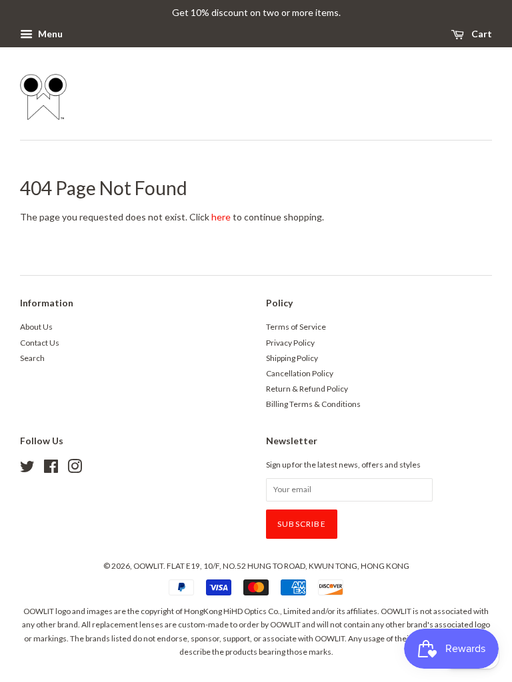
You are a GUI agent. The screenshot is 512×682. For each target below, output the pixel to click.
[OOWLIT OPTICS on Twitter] (27, 469)
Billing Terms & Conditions (313, 404)
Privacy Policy (290, 343)
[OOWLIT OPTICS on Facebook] (51, 469)
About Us (36, 327)
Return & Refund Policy (307, 389)
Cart (480, 33)
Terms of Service (296, 327)
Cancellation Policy (299, 373)
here (221, 216)
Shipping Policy (292, 358)
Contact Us (39, 343)
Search (32, 358)
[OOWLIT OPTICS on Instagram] (74, 469)
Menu (49, 33)
